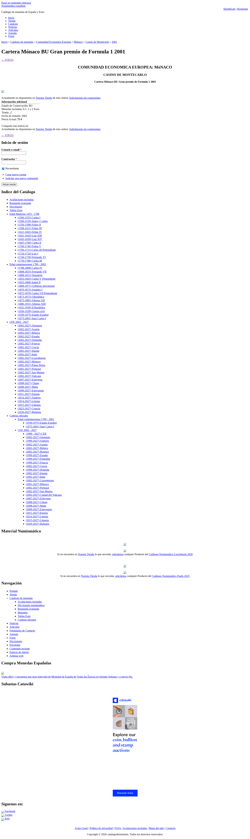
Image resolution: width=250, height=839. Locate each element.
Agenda (12, 33)
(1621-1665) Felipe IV (30, 232)
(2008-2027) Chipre (28, 383)
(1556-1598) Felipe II (29, 224)
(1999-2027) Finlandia (38, 458)
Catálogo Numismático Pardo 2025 (171, 576)
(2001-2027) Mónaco (37, 484)
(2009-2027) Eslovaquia (31, 390)
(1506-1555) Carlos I (29, 217)
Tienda (11, 20)
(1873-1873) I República (31, 296)
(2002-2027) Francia (29, 343)
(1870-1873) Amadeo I (30, 289)
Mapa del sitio (156, 828)
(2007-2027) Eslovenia (30, 379)
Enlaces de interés (19, 652)
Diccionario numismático (31, 605)
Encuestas (15, 644)
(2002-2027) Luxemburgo (32, 358)
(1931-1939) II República (31, 307)
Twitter (8, 814)
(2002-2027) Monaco (29, 361)
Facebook (9, 811)
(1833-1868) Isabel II (29, 282)
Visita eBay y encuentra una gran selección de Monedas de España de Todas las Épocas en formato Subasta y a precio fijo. (67, 676)
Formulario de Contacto (22, 630)
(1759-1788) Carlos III (30, 260)
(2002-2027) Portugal (29, 368)
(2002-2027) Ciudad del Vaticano (44, 494)
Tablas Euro (16, 210)
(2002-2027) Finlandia (30, 340)
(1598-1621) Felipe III (30, 228)
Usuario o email (11, 149)
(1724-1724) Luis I (28, 253)
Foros (11, 36)
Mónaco (78, 41)
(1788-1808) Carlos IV (30, 267)
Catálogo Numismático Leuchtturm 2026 (171, 554)
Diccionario (16, 206)
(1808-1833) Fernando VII (32, 271)
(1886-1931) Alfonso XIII (32, 304)
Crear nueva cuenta (15, 174)
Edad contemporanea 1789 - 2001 (36, 419)
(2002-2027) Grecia (28, 347)
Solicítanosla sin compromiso (85, 97)
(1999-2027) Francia (37, 462)
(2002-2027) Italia (27, 354)
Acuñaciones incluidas (22, 199)
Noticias (12, 27)
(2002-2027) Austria (28, 329)
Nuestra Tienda (44, 97)
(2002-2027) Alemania (30, 325)
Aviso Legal (81, 828)
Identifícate (229, 8)
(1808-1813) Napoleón (30, 275)
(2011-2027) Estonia (29, 394)
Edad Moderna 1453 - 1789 (24, 214)
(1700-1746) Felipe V (29, 246)
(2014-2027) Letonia (29, 401)
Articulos (14, 626)
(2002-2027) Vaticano (29, 376)
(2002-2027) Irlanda (28, 350)
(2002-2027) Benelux (37, 451)
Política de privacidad (101, 828)
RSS (7, 818)
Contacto (171, 828)
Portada (14, 591)
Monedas (23, 612)
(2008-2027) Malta (28, 386)
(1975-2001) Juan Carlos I (32, 318)
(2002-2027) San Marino (31, 372)
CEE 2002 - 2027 (19, 322)
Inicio (11, 17)
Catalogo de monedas (21, 41)
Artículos (13, 30)
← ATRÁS (7, 59)
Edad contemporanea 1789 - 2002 (28, 264)
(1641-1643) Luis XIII (30, 235)
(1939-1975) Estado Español (33, 314)
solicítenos (117, 554)
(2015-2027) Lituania (29, 405)
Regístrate (242, 8)
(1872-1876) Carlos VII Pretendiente (37, 293)
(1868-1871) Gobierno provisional (36, 285)
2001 (114, 41)
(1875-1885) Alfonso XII (31, 300)
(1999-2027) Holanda (37, 469)
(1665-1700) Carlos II (29, 242)
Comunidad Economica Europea (53, 41)
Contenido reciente (20, 648)
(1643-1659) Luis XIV (30, 239)
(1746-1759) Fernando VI (32, 257)
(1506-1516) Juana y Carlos (33, 221)
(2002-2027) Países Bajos (31, 365)
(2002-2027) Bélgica (29, 332)
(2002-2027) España (29, 336)
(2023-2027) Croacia (29, 408)
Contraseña (9, 159)
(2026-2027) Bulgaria (29, 412)
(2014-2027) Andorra (29, 397)
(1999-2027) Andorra (37, 440)
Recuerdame (12, 168)
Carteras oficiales (19, 415)
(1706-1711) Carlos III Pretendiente (37, 249)
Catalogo (13, 23)
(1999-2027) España (37, 455)
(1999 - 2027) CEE (36, 433)
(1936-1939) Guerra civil (31, 311)
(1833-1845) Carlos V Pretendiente (36, 278)
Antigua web (16, 655)
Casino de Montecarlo (97, 41)
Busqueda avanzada (20, 203)
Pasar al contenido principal (16, 2)
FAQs (118, 828)
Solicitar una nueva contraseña (21, 178)
